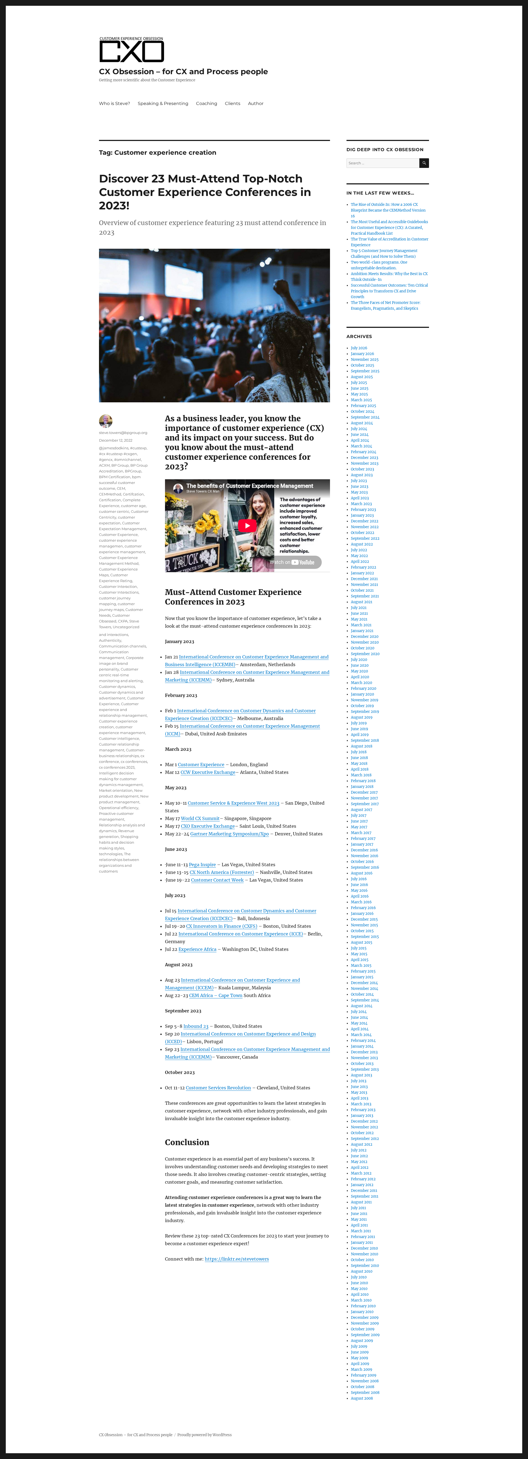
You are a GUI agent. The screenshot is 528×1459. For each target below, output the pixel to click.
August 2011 (361, 1202)
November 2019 (364, 700)
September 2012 (365, 1138)
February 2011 (363, 1236)
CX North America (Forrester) (222, 872)
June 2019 (359, 729)
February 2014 (363, 1040)
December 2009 (365, 1317)
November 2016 (364, 856)
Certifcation (133, 494)
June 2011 (359, 1213)
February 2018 (363, 781)
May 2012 (359, 1161)
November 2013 (364, 1058)
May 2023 (359, 492)
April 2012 (360, 1167)
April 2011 (359, 1225)
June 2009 (360, 1352)
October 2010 (362, 1260)
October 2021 (362, 590)
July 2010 (359, 1277)
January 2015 (362, 977)
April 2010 (360, 1294)
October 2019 (362, 706)
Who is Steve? (114, 103)
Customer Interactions (119, 592)
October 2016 (362, 861)
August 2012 (361, 1144)
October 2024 (362, 411)
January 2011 (362, 1242)
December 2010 (364, 1248)
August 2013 (361, 1075)
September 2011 (364, 1196)
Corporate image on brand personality (121, 663)
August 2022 (362, 544)
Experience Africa (197, 949)
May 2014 (359, 1023)
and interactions (113, 634)
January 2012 (362, 1185)
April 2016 (360, 896)
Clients (232, 103)
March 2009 (361, 1369)
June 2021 (359, 613)
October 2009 (363, 1329)
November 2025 (365, 359)
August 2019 (362, 717)
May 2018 (359, 763)
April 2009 (360, 1363)
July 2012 (359, 1150)
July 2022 (359, 550)
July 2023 (359, 480)
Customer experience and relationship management (123, 710)
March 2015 (361, 965)
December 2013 (364, 1052)
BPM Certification (114, 477)
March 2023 (361, 504)
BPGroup (133, 471)
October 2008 (362, 1387)
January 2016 (362, 913)
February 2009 (363, 1375)
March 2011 (361, 1231)
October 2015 (362, 931)
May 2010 (359, 1288)
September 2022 (365, 538)
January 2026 (362, 353)
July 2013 (358, 1081)
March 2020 (361, 682)
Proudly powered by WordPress (204, 1435)
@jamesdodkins (113, 448)
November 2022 (365, 527)
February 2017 (363, 838)
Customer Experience (201, 764)
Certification (110, 500)
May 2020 (359, 671)
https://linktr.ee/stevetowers (237, 1259)
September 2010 (365, 1265)
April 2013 (359, 1098)
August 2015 (361, 942)
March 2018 (361, 775)
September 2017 (365, 804)
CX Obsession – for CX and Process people (183, 71)
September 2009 (365, 1335)
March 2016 (361, 902)
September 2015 (365, 936)
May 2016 (359, 890)
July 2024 (359, 429)
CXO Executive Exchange (208, 826)
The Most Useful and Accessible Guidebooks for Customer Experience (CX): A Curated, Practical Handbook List (389, 228)
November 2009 (365, 1323)
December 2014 (364, 983)
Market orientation (116, 790)
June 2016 (359, 884)
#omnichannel (127, 459)
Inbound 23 (195, 1026)
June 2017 (359, 821)
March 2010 (361, 1300)
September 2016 (365, 867)
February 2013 (363, 1110)
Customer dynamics (117, 686)
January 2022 (362, 573)
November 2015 (364, 925)
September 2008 (365, 1392)
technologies (110, 854)
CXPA (123, 621)
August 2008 (362, 1398)
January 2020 (362, 694)
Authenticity (110, 640)
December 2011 (364, 1190)
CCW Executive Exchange (208, 772)
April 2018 (360, 769)
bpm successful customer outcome (120, 483)
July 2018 (359, 752)
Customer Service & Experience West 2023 (233, 803)
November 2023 (364, 463)
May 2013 (359, 1092)
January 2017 (362, 844)
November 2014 (364, 988)
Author (255, 103)
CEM (121, 488)
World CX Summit (200, 818)
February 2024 (363, 452)
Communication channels (122, 646)
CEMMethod (110, 494)
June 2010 (359, 1283)
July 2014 (359, 1011)
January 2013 (362, 1115)
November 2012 (364, 1127)
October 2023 (362, 469)
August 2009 (362, 1340)
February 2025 (363, 405)
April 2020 (360, 677)
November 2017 (364, 798)
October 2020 (362, 648)
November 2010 (364, 1254)
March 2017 (361, 832)
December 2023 (364, 457)
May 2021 (359, 619)
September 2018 (365, 740)
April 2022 (360, 561)
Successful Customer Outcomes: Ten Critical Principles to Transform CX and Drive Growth (389, 291)
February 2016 (363, 908)
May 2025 (359, 394)
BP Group (120, 465)
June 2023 (359, 486)
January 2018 (362, 786)
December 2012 (364, 1121)
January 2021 (362, 631)
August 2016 (362, 873)
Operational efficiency (118, 807)
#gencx (105, 459)
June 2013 (359, 1086)
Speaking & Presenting (163, 103)
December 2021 (364, 579)
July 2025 (359, 382)
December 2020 (364, 636)
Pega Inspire (202, 864)
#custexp (138, 448)
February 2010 (363, 1306)
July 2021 (359, 607)
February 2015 (363, 971)
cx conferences (134, 761)
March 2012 (361, 1173)
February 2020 (363, 688)
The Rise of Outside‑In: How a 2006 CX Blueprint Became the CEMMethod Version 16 (388, 210)
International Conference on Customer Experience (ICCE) (240, 934)
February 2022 (363, 567)
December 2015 (364, 919)
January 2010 (362, 1311)
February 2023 (363, 509)
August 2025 (362, 377)
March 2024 (361, 446)
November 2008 (365, 1381)
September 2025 (365, 371)
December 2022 (364, 521)
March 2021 (361, 625)
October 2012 (362, 1133)
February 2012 (363, 1179)
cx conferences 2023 (116, 767)
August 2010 (361, 1271)
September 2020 (365, 654)
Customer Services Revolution (218, 1087)
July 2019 (359, 723)
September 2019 (365, 711)
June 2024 (360, 434)
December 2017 (364, 792)
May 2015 (359, 954)
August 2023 (362, 475)
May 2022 (359, 555)
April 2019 (360, 734)
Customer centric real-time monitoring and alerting (121, 675)
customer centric (114, 511)
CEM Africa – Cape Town (216, 995)
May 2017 (359, 827)
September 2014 (365, 1000)
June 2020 (360, 665)
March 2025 (361, 400)
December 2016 (364, 850)
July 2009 (359, 1346)
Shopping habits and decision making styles (118, 842)
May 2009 (359, 1358)
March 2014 (361, 1034)
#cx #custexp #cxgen (118, 454)
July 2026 (359, 348)
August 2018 (361, 746)
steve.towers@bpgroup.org (123, 432)
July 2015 (359, 948)
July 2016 (359, 879)
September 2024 (365, 417)
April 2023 (360, 498)
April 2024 (360, 440)
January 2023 (362, 515)
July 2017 (359, 815)
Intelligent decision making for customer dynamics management (121, 779)
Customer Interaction (118, 586)
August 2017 (361, 809)
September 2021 (365, 596)
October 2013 (362, 1063)
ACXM (104, 465)
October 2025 (362, 365)
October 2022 (362, 532)
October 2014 (362, 994)
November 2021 (364, 584)
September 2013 (365, 1069)
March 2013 (361, 1104)
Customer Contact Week (217, 880)
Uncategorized (126, 627)
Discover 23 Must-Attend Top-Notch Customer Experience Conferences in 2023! (205, 192)
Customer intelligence (119, 738)
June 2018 (359, 757)
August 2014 (361, 1006)
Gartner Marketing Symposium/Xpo (229, 834)
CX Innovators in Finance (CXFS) (221, 926)
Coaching (206, 103)
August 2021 (361, 602)
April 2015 (360, 959)
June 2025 (360, 388)
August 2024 (362, 423)
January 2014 (362, 1046)
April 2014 (360, 1029)
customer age (133, 505)
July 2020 (359, 659)
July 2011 (358, 1208)
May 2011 (359, 1219)
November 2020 (365, 642)
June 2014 (359, 1017)
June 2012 (359, 1156)
